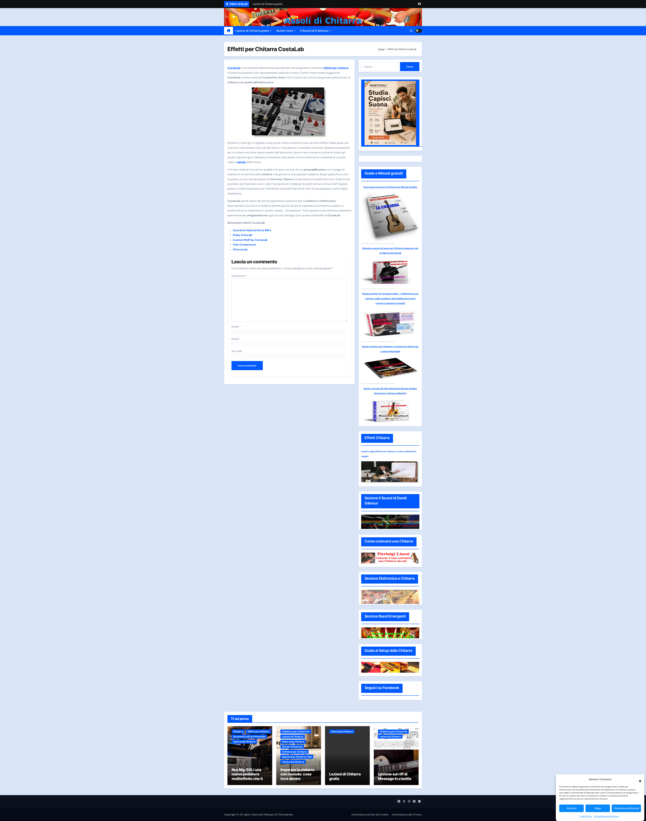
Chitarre (238, 731)
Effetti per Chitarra (258, 731)
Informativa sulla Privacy (407, 814)
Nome (236, 326)
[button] (638, 779)
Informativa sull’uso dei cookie (369, 814)
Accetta (571, 808)
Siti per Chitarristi (292, 746)
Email (235, 339)
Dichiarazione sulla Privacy (606, 816)
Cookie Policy (586, 816)
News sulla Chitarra (293, 741)
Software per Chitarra (294, 751)
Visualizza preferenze (626, 808)
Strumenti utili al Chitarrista (249, 736)
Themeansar (285, 814)
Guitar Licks (285, 30)
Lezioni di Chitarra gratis (253, 30)
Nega (598, 808)
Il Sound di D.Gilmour (315, 30)
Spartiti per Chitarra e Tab (297, 756)
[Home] (228, 31)
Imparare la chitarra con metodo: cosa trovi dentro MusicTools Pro (297, 776)
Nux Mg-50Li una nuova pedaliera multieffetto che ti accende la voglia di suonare (248, 779)
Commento (239, 276)
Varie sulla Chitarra (244, 741)
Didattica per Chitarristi (296, 731)
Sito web (236, 351)
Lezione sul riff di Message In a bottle (394, 776)
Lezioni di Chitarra (292, 736)
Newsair (269, 814)
